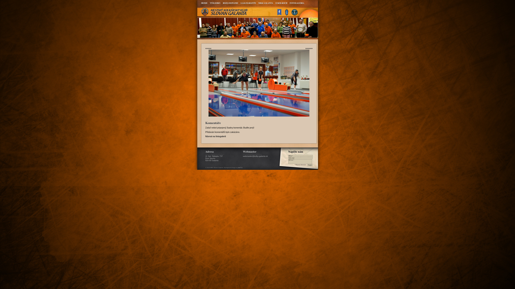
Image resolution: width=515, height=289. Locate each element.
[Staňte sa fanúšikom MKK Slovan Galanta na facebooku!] (280, 14)
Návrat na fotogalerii (215, 136)
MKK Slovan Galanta (224, 12)
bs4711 (240, 167)
